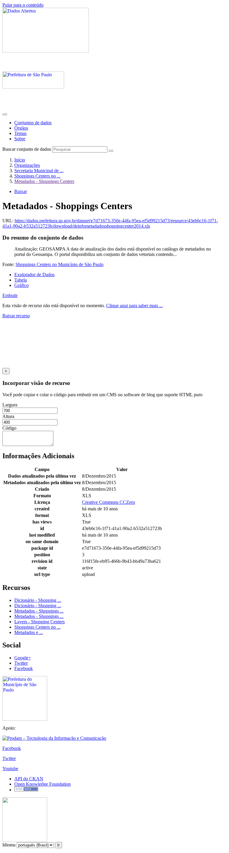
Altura (8, 416)
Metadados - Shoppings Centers (44, 181)
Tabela (20, 279)
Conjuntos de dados (33, 122)
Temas (20, 133)
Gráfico (21, 285)
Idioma (9, 844)
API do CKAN (28, 778)
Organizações (27, 165)
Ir (58, 845)
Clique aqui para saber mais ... (134, 305)
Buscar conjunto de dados (26, 149)
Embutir (10, 295)
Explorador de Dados (34, 274)
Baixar (20, 191)
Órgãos (21, 127)
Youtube (10, 768)
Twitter (21, 663)
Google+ (22, 657)
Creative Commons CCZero (108, 502)
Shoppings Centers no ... (37, 175)
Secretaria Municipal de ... (39, 170)
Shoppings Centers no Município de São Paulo (59, 264)
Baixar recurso (16, 315)
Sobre (19, 138)
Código (9, 428)
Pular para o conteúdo (23, 4)
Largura (9, 404)
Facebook (23, 668)
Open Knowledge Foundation (42, 784)
